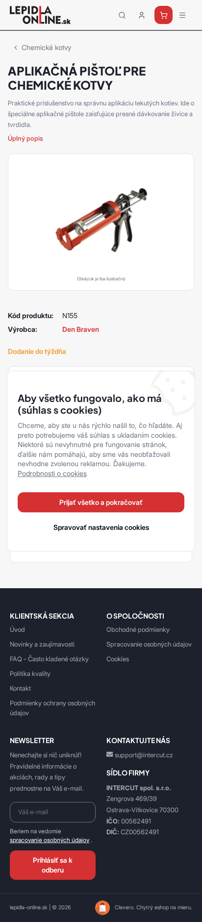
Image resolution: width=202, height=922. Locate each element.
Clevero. (125, 907)
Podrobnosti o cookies (52, 473)
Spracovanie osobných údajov (149, 644)
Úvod (17, 629)
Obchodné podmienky (138, 629)
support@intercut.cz (144, 755)
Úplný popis (25, 138)
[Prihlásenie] (142, 15)
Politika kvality (30, 673)
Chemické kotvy (46, 47)
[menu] (182, 15)
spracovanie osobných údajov (49, 840)
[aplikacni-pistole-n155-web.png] (101, 220)
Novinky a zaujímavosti (42, 644)
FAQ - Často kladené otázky (49, 659)
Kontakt (20, 688)
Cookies (117, 659)
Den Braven (80, 329)
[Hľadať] (122, 15)
